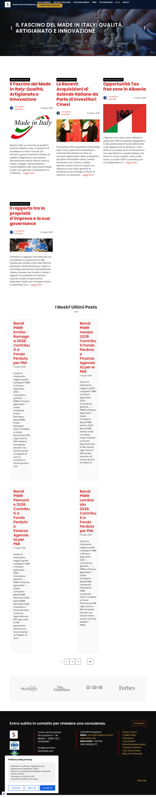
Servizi (126, 2)
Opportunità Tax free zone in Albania (124, 86)
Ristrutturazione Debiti (134, 744)
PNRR (94, 2)
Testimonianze (106, 2)
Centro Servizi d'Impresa (24, 4)
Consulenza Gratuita (49, 5)
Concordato (128, 741)
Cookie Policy (129, 735)
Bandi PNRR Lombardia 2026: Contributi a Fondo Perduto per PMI (88, 511)
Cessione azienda (131, 747)
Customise (16, 788)
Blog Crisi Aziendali (132, 753)
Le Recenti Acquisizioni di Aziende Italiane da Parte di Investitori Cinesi (77, 94)
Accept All (47, 788)
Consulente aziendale (19, 108)
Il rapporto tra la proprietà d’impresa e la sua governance (30, 215)
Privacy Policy (129, 732)
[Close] (55, 757)
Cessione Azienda (81, 2)
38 (90, 661)
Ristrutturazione (62, 2)
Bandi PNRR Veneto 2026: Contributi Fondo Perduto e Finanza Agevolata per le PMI (88, 347)
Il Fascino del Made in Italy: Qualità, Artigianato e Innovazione (30, 91)
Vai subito (139, 723)
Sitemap (141, 780)
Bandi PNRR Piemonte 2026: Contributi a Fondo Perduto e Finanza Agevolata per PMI (21, 518)
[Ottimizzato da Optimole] (4, 794)
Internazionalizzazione (20, 80)
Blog (117, 2)
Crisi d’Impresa (44, 2)
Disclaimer (128, 738)
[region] (31, 774)
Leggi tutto (28, 173)
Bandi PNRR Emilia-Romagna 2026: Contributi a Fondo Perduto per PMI (21, 343)
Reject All (32, 788)
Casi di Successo (131, 750)
